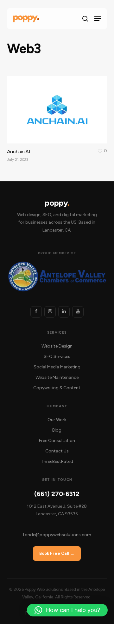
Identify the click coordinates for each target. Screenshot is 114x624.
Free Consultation (57, 440)
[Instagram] (50, 312)
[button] (97, 18)
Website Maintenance (57, 377)
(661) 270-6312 (56, 494)
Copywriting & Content (56, 388)
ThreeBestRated (57, 461)
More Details (59, 105)
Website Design (57, 346)
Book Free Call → (56, 553)
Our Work (57, 419)
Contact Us (57, 451)
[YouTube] (78, 312)
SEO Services (57, 356)
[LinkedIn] (64, 312)
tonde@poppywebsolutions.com (57, 534)
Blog (56, 430)
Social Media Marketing (57, 367)
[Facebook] (36, 312)
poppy (57, 203)
